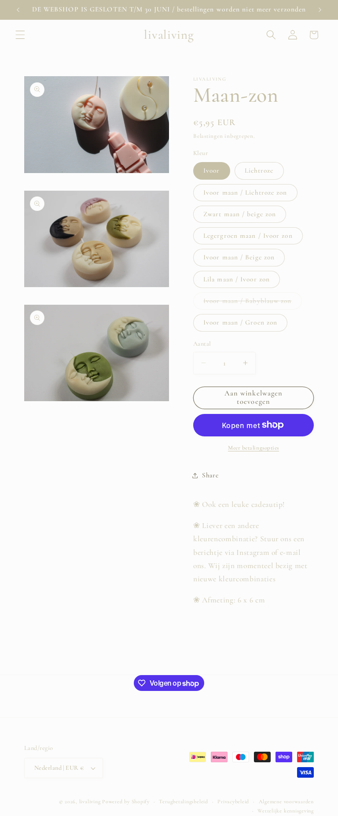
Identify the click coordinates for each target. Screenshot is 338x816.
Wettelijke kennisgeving (285, 811)
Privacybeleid (233, 801)
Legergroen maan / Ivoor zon (248, 236)
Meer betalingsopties (253, 447)
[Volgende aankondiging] (320, 9)
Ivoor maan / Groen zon (240, 322)
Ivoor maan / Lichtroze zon (245, 192)
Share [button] (210, 475)
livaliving (90, 801)
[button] (20, 34)
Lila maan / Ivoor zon (236, 279)
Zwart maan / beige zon (239, 214)
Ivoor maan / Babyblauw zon (252, 303)
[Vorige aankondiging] (18, 9)
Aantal (202, 343)
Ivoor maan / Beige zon (239, 257)
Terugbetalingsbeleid (183, 801)
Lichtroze (259, 170)
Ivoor (211, 170)
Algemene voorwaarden (286, 801)
